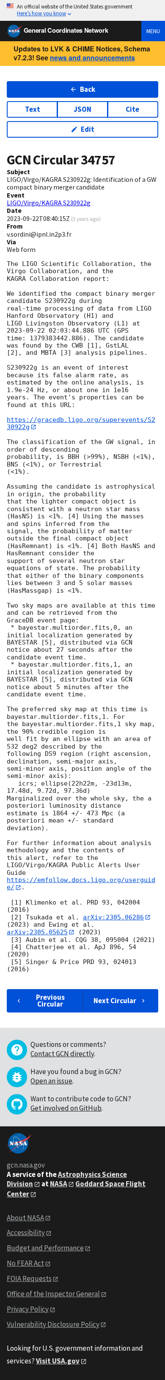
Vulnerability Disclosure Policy (53, 1324)
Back (87, 89)
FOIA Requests (29, 1278)
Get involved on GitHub (66, 1108)
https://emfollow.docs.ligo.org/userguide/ (81, 883)
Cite (132, 109)
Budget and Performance (45, 1248)
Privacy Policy (28, 1309)
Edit (87, 129)
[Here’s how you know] (82, 10)
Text (32, 109)
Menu (153, 31)
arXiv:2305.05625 (37, 932)
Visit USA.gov (58, 1361)
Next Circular (115, 1000)
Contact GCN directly (62, 1053)
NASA (58, 1183)
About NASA (25, 1217)
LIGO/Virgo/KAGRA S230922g (49, 202)
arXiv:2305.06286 (113, 917)
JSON (82, 109)
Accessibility (26, 1232)
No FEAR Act (25, 1263)
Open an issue (51, 1081)
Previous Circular (50, 1000)
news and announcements (92, 57)
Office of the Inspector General (53, 1293)
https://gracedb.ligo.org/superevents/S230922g (81, 423)
